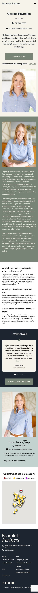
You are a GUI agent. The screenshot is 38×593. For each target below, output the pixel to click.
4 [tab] (20, 374)
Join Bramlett (7, 563)
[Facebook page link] (6, 583)
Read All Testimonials (19, 381)
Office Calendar (8, 560)
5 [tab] (22, 374)
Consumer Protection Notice (23, 564)
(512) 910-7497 (9, 550)
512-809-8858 (20, 23)
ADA (3, 569)
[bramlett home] (11, 3)
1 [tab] (15, 374)
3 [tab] (18, 374)
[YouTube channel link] (12, 583)
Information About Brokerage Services (23, 570)
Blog (17, 556)
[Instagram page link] (3, 583)
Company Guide (22, 560)
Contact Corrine (19, 56)
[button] (21, 490)
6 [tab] (23, 374)
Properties (6, 575)
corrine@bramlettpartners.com (20, 28)
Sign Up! (32, 63)
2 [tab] (17, 374)
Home (4, 556)
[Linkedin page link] (9, 583)
